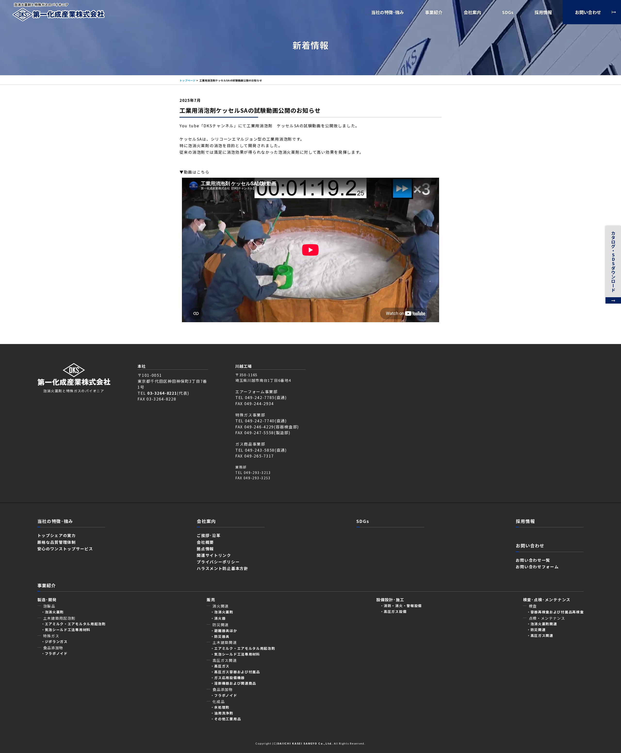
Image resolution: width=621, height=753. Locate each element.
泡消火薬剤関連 (544, 623)
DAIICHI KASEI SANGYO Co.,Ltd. (305, 743)
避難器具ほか (225, 630)
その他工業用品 (227, 718)
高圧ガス (221, 666)
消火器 (220, 618)
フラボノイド (56, 653)
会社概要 (205, 542)
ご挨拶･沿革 (209, 535)
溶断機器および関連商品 (235, 683)
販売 (211, 599)
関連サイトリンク (214, 555)
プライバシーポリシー (218, 562)
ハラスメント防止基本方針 (222, 568)
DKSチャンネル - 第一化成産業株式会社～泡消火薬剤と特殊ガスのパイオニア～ (58, 12)
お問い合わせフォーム (537, 566)
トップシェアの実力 (56, 535)
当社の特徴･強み (387, 12)
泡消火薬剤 (223, 611)
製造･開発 (47, 599)
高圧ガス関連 (542, 635)
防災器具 (221, 636)
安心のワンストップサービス (65, 549)
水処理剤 (221, 707)
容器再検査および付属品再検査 (557, 611)
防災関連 (538, 629)
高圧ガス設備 (395, 611)
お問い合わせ (588, 12)
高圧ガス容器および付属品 (237, 671)
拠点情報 (205, 549)
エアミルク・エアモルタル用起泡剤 (75, 623)
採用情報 (543, 12)
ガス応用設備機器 (229, 677)
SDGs (507, 12)
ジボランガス (56, 641)
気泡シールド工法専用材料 (67, 629)
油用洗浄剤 (223, 713)
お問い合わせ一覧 (533, 560)
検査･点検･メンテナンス (549, 599)
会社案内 (472, 12)
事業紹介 (433, 12)
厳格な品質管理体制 (56, 542)
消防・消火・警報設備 (403, 605)
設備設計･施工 (390, 599)
